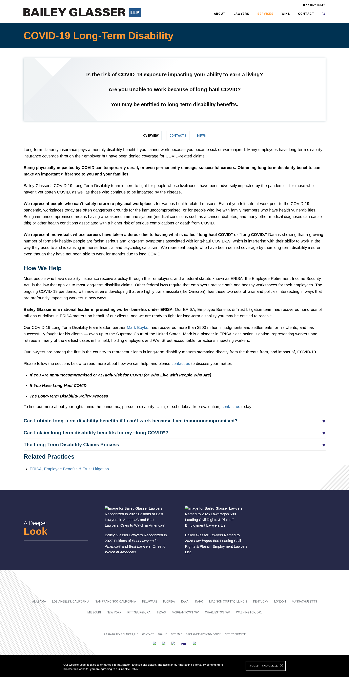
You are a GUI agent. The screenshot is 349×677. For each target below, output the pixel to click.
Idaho (198, 601)
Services (265, 14)
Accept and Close (263, 665)
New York (114, 612)
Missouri (94, 612)
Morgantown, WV (185, 612)
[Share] (194, 644)
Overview (151, 135)
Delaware (149, 601)
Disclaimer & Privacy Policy (203, 634)
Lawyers (241, 14)
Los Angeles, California (70, 601)
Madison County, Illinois (228, 601)
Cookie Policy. (130, 669)
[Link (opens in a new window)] (154, 644)
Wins (286, 14)
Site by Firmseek (235, 634)
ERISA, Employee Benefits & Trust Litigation (69, 469)
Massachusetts (304, 601)
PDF (184, 644)
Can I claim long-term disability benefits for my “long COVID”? (96, 432)
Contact (306, 14)
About (219, 14)
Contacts (177, 135)
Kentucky (260, 601)
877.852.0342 (314, 5)
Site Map (176, 634)
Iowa (184, 601)
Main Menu (161, 5)
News (201, 135)
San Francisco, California (115, 601)
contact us (180, 363)
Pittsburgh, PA (138, 612)
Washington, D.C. (249, 612)
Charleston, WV (217, 612)
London (280, 601)
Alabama (39, 601)
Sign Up (162, 634)
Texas (161, 612)
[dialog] (174, 666)
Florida (169, 601)
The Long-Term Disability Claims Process (71, 444)
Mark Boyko (137, 327)
